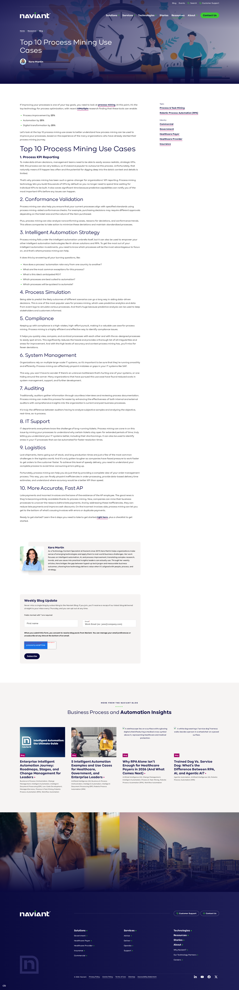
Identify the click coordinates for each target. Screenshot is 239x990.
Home (22, 31)
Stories (178, 939)
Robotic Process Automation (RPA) (179, 113)
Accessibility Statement (147, 977)
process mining (106, 104)
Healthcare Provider (171, 139)
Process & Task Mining (172, 108)
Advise (127, 935)
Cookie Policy (107, 977)
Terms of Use (120, 977)
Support (127, 950)
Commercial (167, 124)
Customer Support (210, 3)
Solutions (80, 930)
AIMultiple (83, 108)
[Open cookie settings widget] (4, 986)
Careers (177, 960)
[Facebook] (209, 977)
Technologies (182, 930)
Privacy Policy (94, 977)
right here (102, 517)
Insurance (165, 144)
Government (167, 129)
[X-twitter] (216, 977)
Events (182, 3)
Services (129, 930)
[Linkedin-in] (195, 977)
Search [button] (193, 3)
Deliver (127, 940)
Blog (174, 3)
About (177, 944)
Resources (32, 31)
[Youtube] (202, 977)
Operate (127, 945)
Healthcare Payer (169, 134)
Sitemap (131, 977)
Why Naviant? (180, 950)
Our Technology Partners (185, 955)
